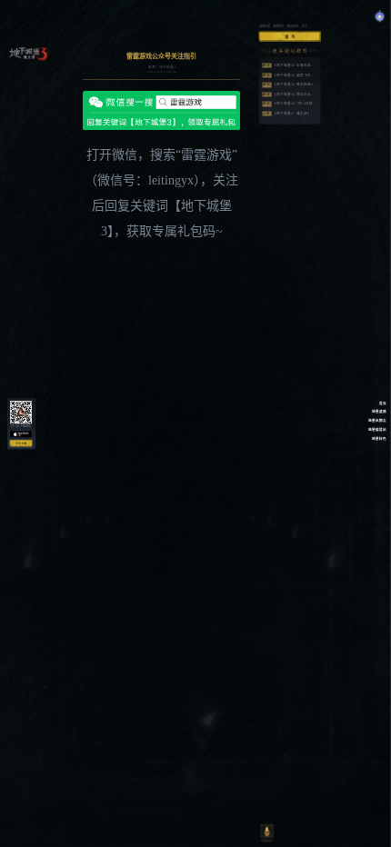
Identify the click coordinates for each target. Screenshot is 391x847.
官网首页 (278, 26)
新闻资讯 (292, 26)
